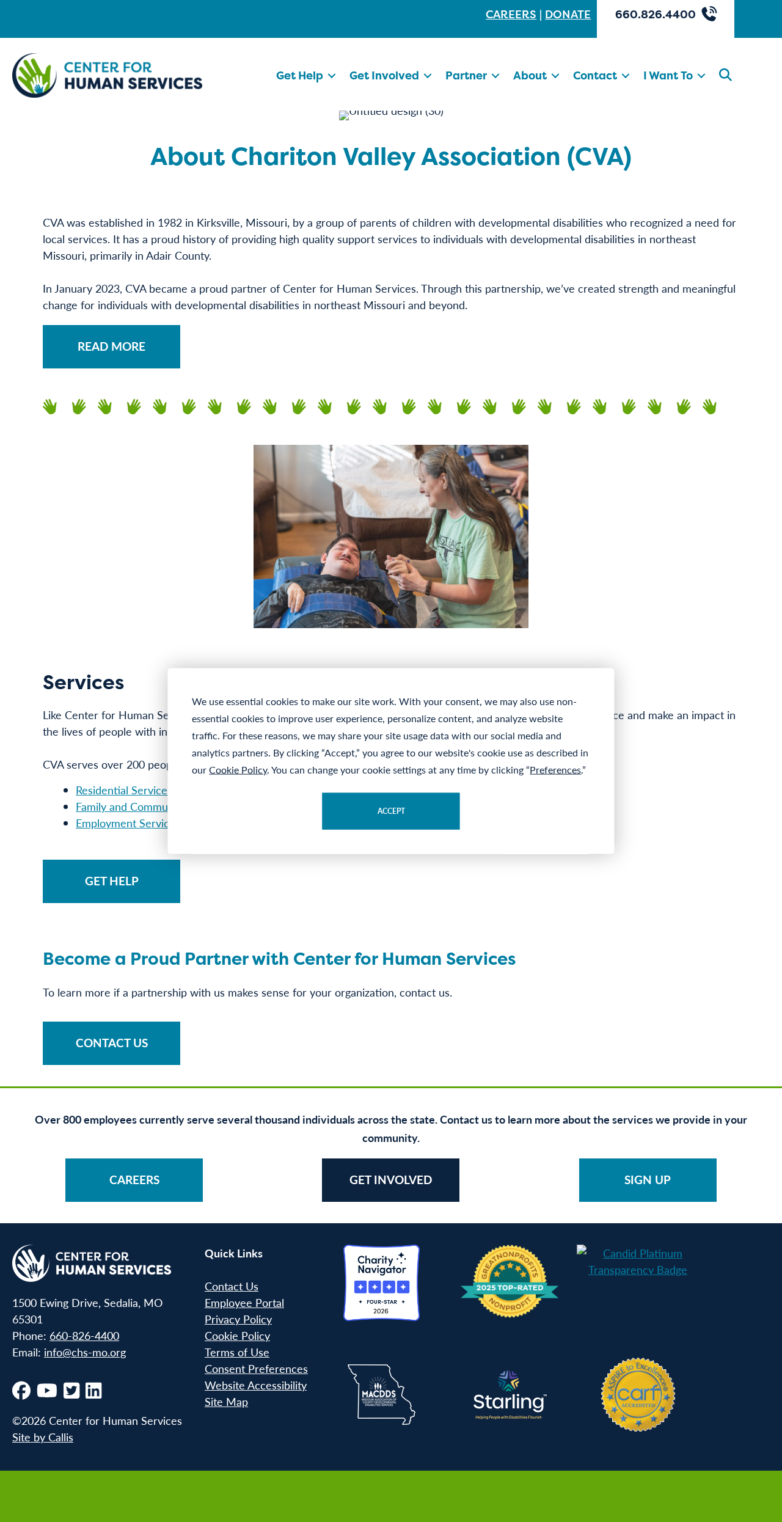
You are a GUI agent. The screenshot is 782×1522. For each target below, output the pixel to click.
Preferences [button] (555, 769)
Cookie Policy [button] (238, 769)
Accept (391, 810)
